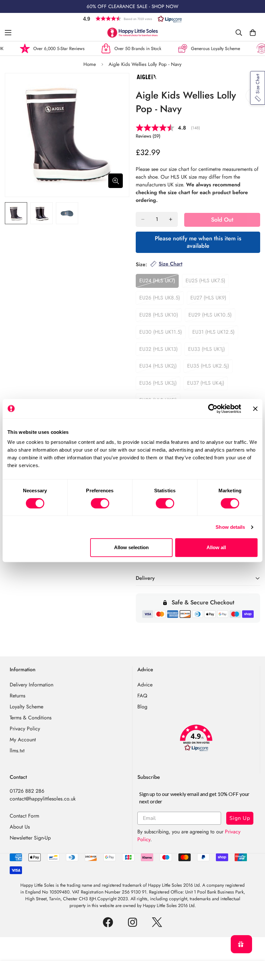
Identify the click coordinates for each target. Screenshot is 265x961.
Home (89, 64)
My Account (23, 739)
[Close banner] (255, 408)
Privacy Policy (25, 728)
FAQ (142, 695)
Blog (142, 706)
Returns (17, 695)
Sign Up (239, 818)
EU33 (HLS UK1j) (208, 350)
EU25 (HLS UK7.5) (207, 282)
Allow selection (131, 547)
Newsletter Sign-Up (30, 837)
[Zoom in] (115, 180)
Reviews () (148, 136)
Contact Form (24, 816)
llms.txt (17, 750)
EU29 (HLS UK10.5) (211, 316)
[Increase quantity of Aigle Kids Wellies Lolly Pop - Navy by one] (170, 219)
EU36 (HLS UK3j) (159, 384)
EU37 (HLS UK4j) (207, 384)
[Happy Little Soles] (132, 32)
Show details (230, 527)
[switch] (100, 503)
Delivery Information (31, 684)
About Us (20, 826)
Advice (145, 684)
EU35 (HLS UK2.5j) (210, 367)
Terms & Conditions (30, 717)
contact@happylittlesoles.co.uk (43, 798)
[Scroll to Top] (252, 925)
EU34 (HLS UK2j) (159, 367)
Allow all (216, 547)
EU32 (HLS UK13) (160, 350)
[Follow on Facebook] (108, 922)
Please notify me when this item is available (198, 242)
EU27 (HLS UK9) (210, 299)
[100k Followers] (132, 922)
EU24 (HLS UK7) (159, 282)
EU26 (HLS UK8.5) (161, 299)
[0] (252, 32)
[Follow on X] (157, 922)
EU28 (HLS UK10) (160, 316)
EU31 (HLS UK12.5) (215, 333)
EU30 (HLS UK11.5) (162, 333)
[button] (132, 18)
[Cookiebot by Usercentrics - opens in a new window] (213, 408)
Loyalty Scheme (26, 706)
